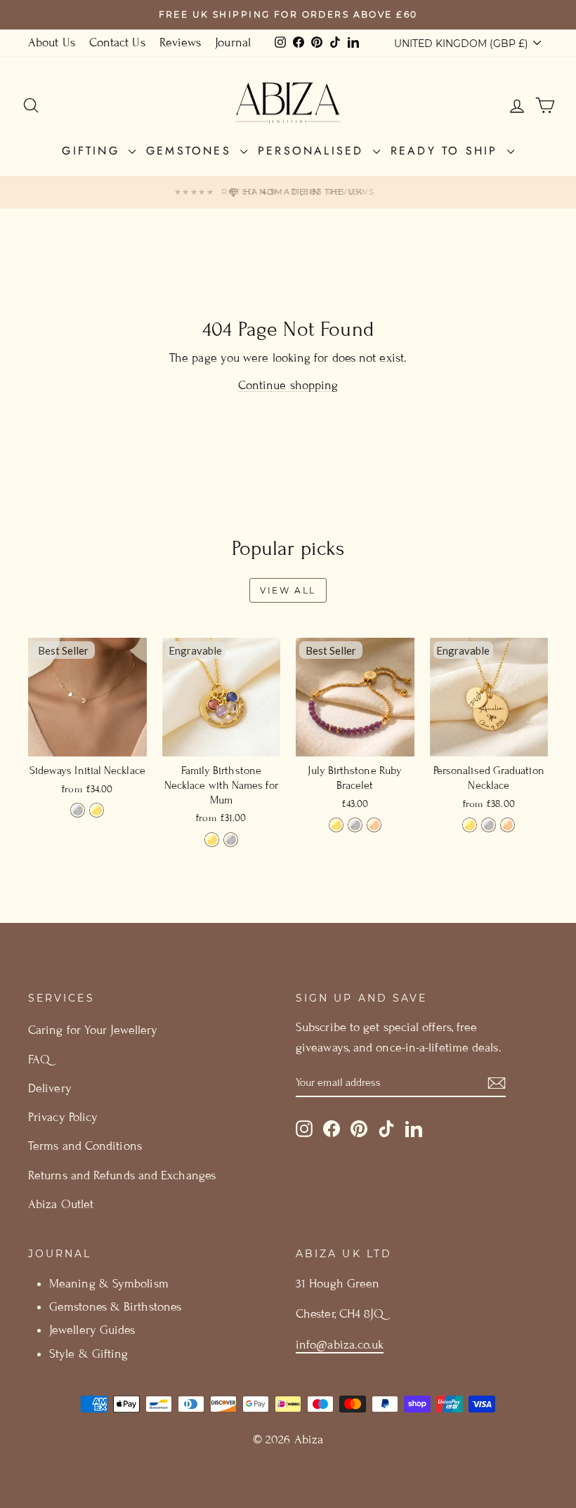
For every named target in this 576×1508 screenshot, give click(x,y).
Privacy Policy (63, 1117)
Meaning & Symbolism (109, 1283)
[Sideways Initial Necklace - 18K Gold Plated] (96, 810)
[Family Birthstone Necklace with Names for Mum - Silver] (230, 839)
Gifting (93, 151)
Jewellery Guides (92, 1330)
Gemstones (191, 151)
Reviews (180, 42)
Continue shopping (288, 385)
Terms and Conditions (85, 1146)
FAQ (39, 1059)
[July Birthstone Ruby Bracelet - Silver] (355, 825)
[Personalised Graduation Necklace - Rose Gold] (507, 825)
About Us (51, 42)
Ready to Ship (447, 151)
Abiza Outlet (60, 1204)
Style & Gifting (88, 1353)
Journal (233, 42)
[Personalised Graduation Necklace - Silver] (488, 825)
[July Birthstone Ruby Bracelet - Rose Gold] (374, 825)
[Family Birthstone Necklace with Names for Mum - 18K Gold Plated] (211, 839)
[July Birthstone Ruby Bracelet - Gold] (336, 825)
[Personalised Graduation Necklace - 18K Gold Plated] (469, 825)
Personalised (313, 151)
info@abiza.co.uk (340, 1344)
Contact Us (117, 42)
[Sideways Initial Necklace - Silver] (77, 810)
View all (288, 590)
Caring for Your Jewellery (92, 1030)
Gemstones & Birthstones (115, 1306)
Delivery (50, 1088)
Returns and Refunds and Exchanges (122, 1175)
